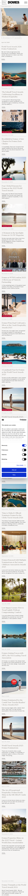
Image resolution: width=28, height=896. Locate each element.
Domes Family (7, 85)
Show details (20, 465)
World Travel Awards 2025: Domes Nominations (12, 746)
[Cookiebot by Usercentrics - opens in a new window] (20, 420)
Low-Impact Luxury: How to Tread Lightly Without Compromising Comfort (13, 610)
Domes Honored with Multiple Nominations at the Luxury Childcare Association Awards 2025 (14, 563)
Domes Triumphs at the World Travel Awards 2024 (14, 886)
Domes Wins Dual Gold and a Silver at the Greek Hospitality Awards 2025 (14, 325)
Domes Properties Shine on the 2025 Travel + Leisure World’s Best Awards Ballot (12, 840)
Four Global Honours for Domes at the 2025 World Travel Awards (12, 188)
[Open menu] (26, 2)
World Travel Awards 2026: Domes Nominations (11, 48)
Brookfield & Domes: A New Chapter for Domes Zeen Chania (13, 141)
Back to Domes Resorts (4, 3)
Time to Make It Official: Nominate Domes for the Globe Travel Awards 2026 (12, 515)
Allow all (14, 470)
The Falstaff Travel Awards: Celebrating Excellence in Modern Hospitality (12, 94)
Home (2, 6)
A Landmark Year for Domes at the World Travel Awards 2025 (13, 372)
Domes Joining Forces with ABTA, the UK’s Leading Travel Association (14, 655)
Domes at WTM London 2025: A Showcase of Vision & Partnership (14, 279)
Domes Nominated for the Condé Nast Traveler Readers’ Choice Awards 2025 (13, 702)
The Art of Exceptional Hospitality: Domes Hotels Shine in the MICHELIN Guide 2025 (14, 793)
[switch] (24, 450)
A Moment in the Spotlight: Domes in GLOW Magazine (13, 234)
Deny (14, 474)
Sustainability (6, 600)
